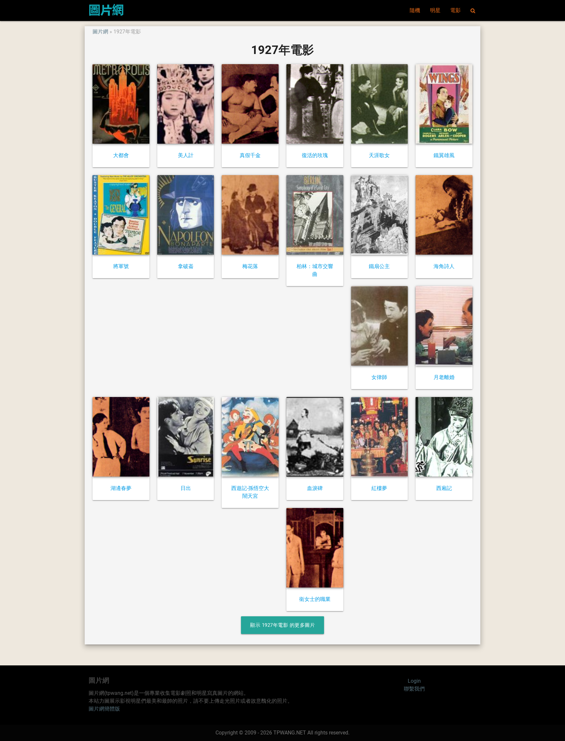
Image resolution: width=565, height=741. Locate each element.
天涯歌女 (379, 155)
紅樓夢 (379, 488)
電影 (455, 10)
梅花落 (250, 266)
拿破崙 (186, 266)
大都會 (121, 155)
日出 (185, 488)
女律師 (379, 377)
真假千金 (250, 155)
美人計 (186, 155)
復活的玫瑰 (315, 155)
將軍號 (121, 266)
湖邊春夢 (121, 488)
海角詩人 (444, 266)
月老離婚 (444, 377)
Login (414, 681)
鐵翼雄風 (444, 155)
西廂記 (444, 488)
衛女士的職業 (315, 599)
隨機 (415, 10)
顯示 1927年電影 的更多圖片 (282, 625)
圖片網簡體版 (104, 709)
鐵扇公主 (379, 266)
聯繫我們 (414, 689)
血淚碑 (315, 488)
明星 (435, 10)
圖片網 (100, 31)
